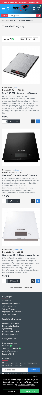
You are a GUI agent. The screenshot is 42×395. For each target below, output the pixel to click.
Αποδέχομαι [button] (30, 391)
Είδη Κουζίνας (11, 20)
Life (16, 88)
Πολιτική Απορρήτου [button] (26, 384)
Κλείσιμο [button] (36, 376)
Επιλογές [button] (11, 391)
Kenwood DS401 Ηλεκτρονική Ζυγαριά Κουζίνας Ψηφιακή (21, 255)
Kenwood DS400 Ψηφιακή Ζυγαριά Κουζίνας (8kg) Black (21, 175)
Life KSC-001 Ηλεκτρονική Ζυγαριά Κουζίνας (21, 93)
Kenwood (18, 170)
